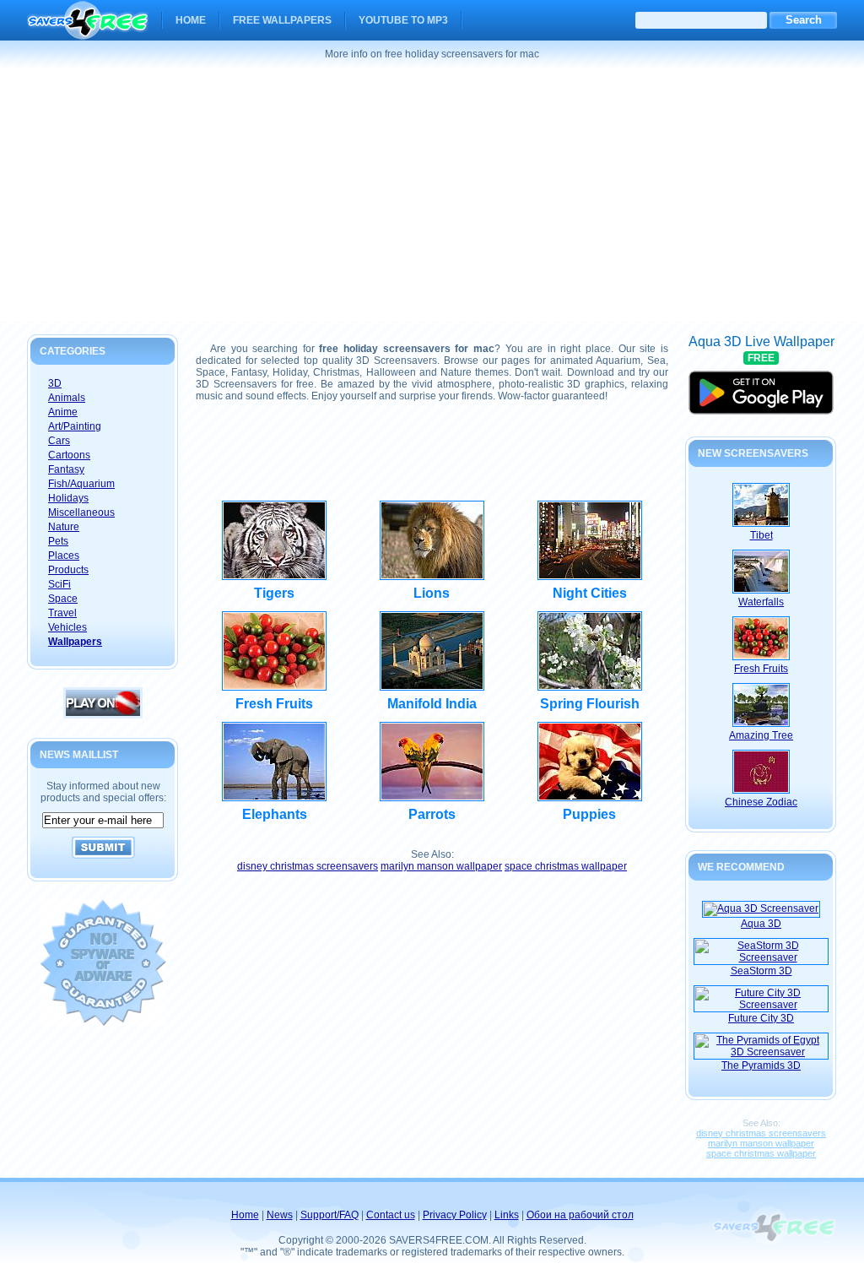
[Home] (87, 28)
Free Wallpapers (282, 20)
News (280, 1215)
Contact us (390, 1215)
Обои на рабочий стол (580, 1215)
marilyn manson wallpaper (441, 866)
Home (191, 20)
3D (55, 383)
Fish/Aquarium (81, 484)
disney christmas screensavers (307, 866)
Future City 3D (761, 1018)
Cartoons (69, 455)
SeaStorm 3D (761, 971)
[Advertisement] (432, 194)
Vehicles (67, 627)
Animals (66, 398)
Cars (59, 441)
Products (68, 570)
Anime (63, 412)
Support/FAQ (329, 1215)
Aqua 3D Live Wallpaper (761, 385)
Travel (62, 613)
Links (506, 1215)
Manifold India (432, 704)
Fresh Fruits (274, 704)
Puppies (589, 814)
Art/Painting (74, 426)
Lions (431, 593)
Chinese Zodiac (761, 802)
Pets (58, 541)
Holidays (68, 498)
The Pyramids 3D (761, 1065)
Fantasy (66, 469)
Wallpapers (75, 642)
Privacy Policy (455, 1215)
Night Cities (590, 593)
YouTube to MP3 (403, 20)
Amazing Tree (761, 735)
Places (63, 555)
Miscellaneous (81, 512)
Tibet (761, 535)
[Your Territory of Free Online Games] (103, 715)
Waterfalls (761, 602)
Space (63, 599)
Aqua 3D (761, 924)
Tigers (274, 593)
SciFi (59, 584)
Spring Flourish (590, 704)
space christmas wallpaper (566, 866)
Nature (63, 527)
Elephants (274, 814)
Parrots (432, 814)
